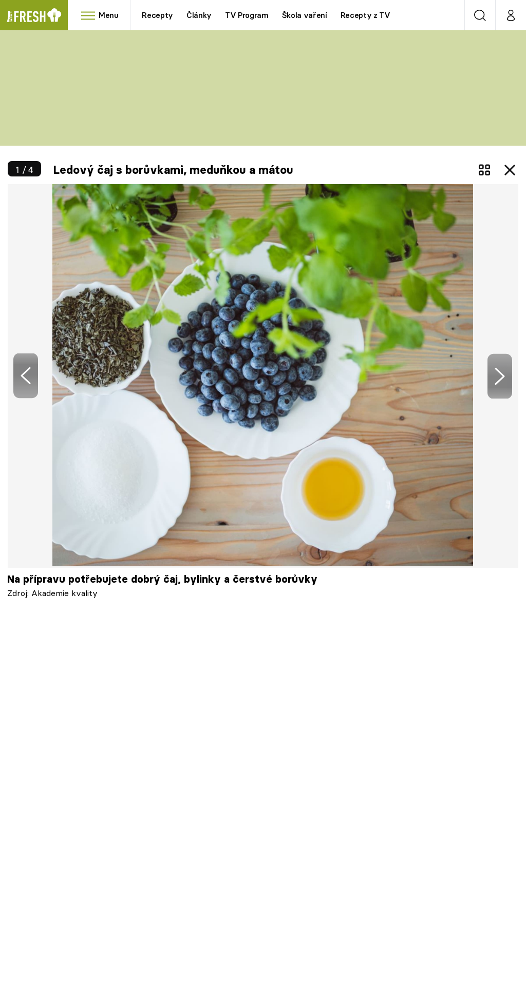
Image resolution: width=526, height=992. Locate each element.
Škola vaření (304, 15)
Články (199, 15)
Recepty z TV (365, 15)
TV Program (246, 15)
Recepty (157, 15)
